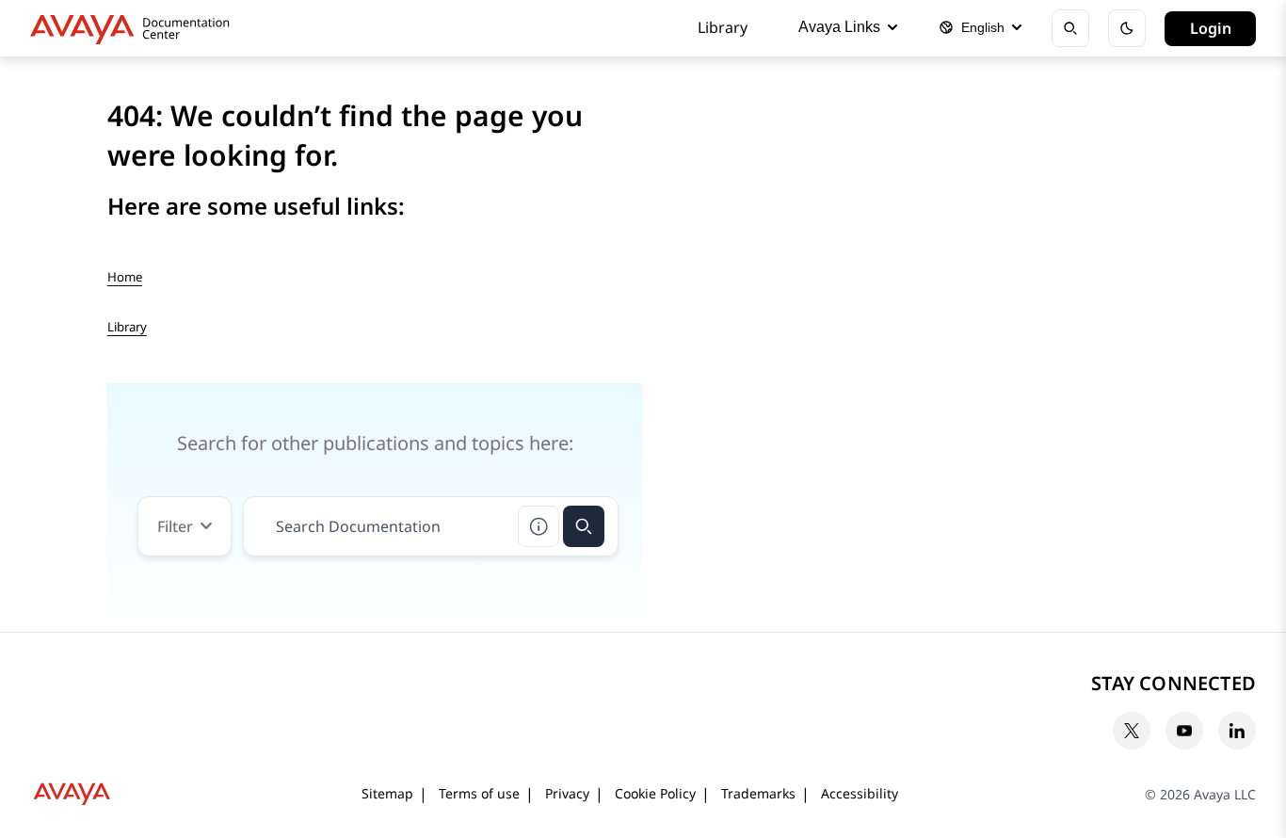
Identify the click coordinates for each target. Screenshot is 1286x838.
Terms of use (479, 793)
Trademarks (758, 793)
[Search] (583, 526)
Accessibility (859, 793)
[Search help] (538, 526)
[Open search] (1070, 28)
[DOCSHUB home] (135, 28)
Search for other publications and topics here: (375, 443)
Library (722, 27)
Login (1210, 28)
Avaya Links (839, 27)
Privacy (567, 793)
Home (124, 276)
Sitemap (387, 793)
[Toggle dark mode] (1127, 28)
